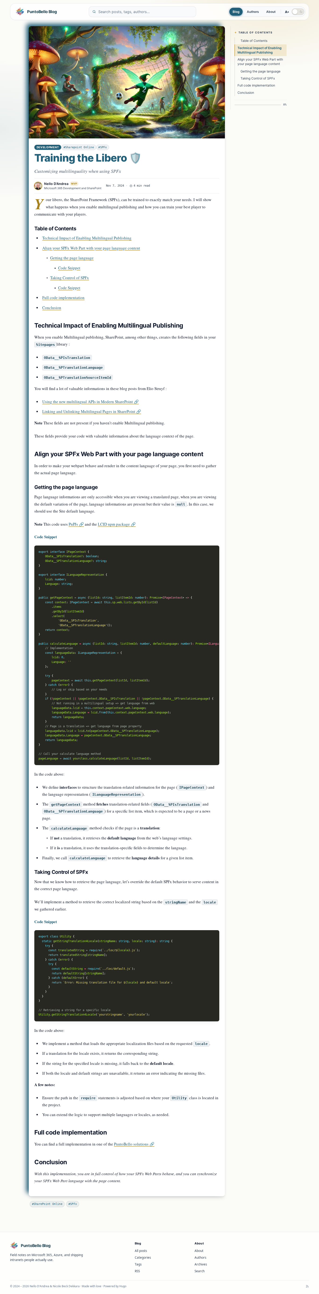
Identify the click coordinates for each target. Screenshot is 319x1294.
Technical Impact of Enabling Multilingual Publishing (86, 238)
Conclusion (51, 307)
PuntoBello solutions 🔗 (134, 1144)
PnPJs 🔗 (76, 524)
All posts (141, 1251)
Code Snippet (69, 268)
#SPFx (102, 147)
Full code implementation (63, 297)
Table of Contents (254, 41)
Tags (138, 1264)
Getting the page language (72, 257)
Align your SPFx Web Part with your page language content (91, 248)
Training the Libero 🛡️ (88, 158)
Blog (236, 12)
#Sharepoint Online (79, 147)
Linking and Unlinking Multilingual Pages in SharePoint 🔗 (91, 411)
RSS (137, 1271)
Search (200, 1271)
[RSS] (307, 1286)
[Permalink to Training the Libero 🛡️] (127, 82)
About (271, 12)
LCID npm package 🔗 (117, 524)
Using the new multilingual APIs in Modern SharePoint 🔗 (90, 401)
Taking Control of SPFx (69, 277)
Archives (201, 1264)
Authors (253, 12)
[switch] (298, 11)
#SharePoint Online (47, 1204)
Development (48, 147)
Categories (143, 1257)
